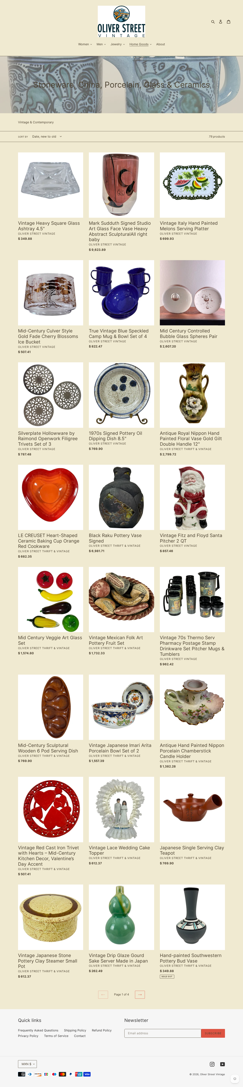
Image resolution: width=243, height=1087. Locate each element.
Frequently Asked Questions (38, 1030)
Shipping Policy (75, 1030)
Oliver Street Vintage (212, 1074)
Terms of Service (56, 1036)
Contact (80, 1036)
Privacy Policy (28, 1036)
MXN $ (26, 1064)
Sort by (23, 136)
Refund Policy (102, 1030)
